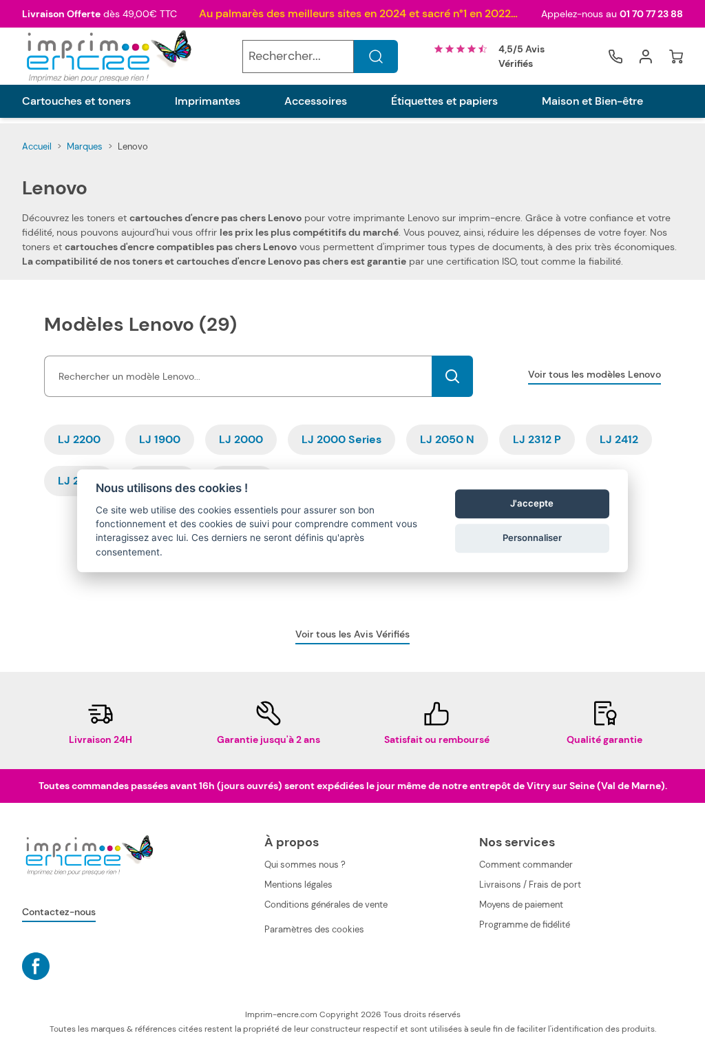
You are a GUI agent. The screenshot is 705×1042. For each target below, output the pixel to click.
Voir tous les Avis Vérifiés (352, 634)
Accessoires (315, 101)
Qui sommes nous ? (305, 864)
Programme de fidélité (524, 924)
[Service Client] (615, 56)
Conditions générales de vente (326, 904)
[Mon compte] (646, 56)
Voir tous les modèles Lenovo (594, 374)
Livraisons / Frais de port (530, 884)
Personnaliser (532, 537)
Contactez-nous (59, 912)
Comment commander (526, 864)
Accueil (37, 146)
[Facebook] (36, 966)
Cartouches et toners (76, 101)
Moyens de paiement (521, 904)
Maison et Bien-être (592, 101)
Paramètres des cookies (314, 929)
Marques (85, 146)
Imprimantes (207, 101)
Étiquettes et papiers (444, 101)
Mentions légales (298, 884)
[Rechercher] (376, 56)
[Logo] (107, 56)
